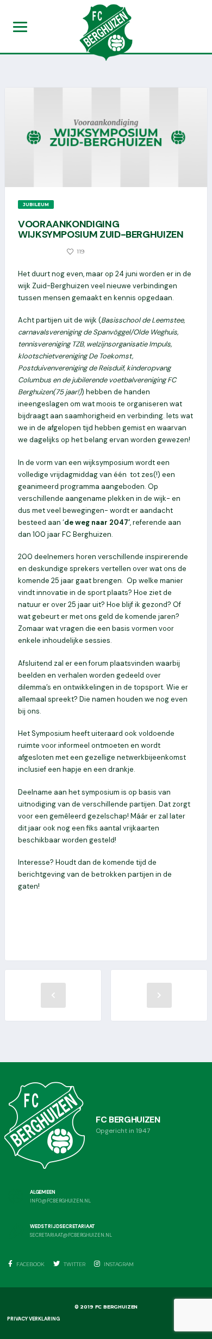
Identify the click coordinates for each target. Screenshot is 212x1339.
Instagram (118, 1264)
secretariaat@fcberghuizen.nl (71, 1235)
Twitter (74, 1264)
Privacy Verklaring (33, 1319)
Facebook (30, 1264)
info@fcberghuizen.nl (60, 1201)
